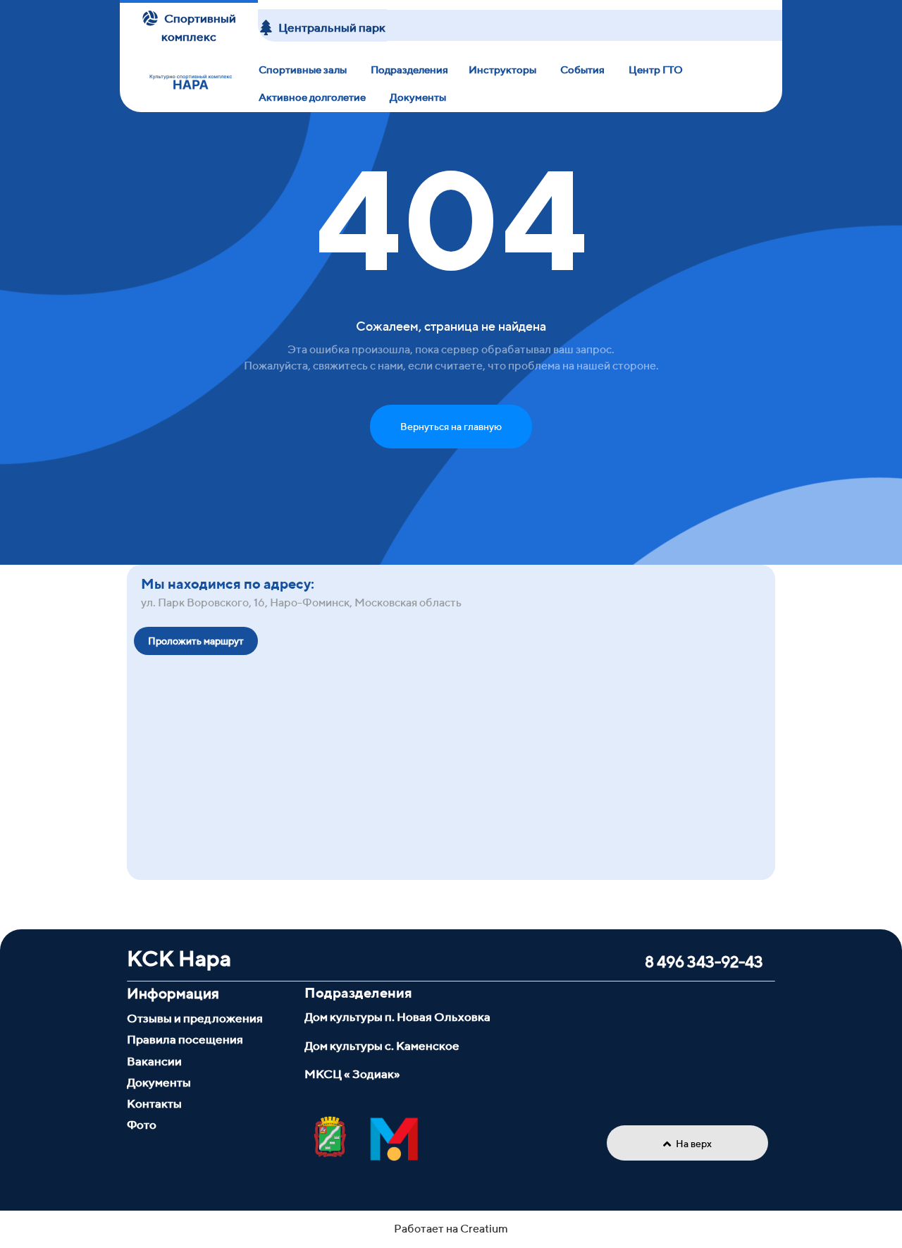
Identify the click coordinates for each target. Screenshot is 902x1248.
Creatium (484, 1228)
